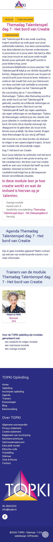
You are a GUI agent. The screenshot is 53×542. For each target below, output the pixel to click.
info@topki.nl (9, 509)
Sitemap (6, 456)
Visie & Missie (9, 459)
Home (5, 384)
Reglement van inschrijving (16, 435)
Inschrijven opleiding (13, 391)
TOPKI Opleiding (25, 19)
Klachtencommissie (12, 438)
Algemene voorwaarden (15, 424)
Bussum (14, 317)
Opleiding (7, 388)
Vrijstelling (8, 452)
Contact (6, 463)
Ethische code (9, 449)
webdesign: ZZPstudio (26, 536)
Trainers (6, 398)
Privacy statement (11, 428)
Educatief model (11, 445)
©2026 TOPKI (17, 532)
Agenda (6, 395)
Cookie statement (11, 431)
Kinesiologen (9, 402)
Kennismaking (9, 409)
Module (9, 19)
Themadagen (12, 35)
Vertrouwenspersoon (13, 442)
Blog (4, 405)
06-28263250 (9, 506)
